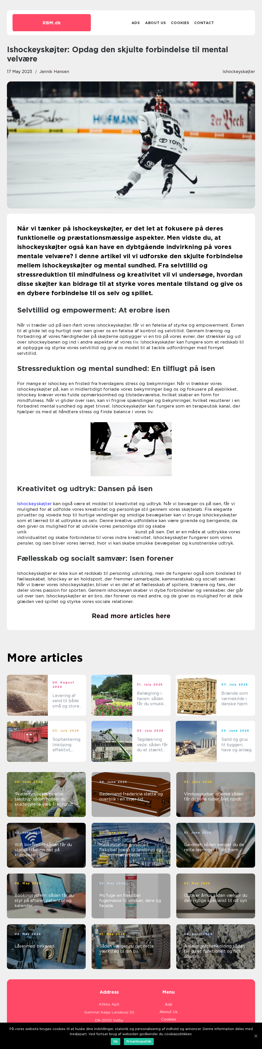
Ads (136, 23)
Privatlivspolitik (138, 1041)
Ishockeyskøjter (34, 503)
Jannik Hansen (54, 71)
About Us (155, 23)
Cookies (180, 23)
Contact (204, 23)
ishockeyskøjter (239, 71)
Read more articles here (131, 616)
